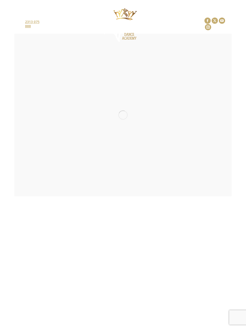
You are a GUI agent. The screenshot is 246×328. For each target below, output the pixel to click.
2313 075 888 (32, 24)
